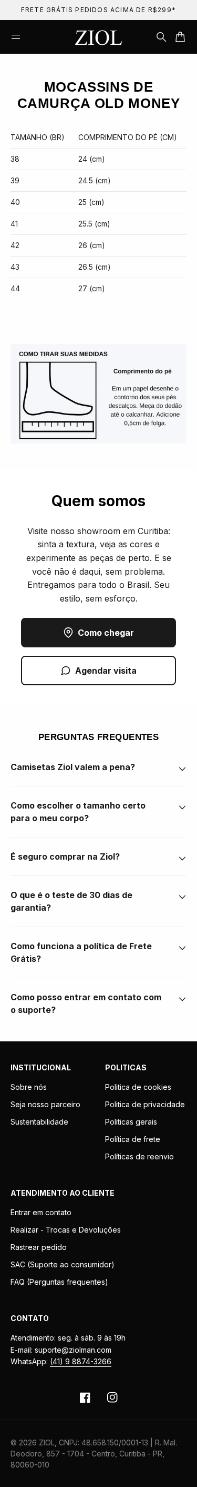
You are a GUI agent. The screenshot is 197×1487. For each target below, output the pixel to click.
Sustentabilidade (39, 1121)
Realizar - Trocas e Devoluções (66, 1229)
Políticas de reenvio (139, 1156)
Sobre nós (29, 1086)
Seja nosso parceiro (45, 1104)
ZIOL (47, 1442)
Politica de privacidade (145, 1104)
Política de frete (132, 1139)
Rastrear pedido (39, 1247)
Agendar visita (106, 670)
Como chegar (106, 632)
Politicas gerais (131, 1121)
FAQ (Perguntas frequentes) (59, 1281)
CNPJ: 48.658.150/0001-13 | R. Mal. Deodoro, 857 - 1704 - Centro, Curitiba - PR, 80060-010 (94, 1453)
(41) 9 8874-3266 (80, 1361)
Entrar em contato (41, 1212)
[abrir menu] (16, 36)
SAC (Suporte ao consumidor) (63, 1264)
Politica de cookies (138, 1086)
